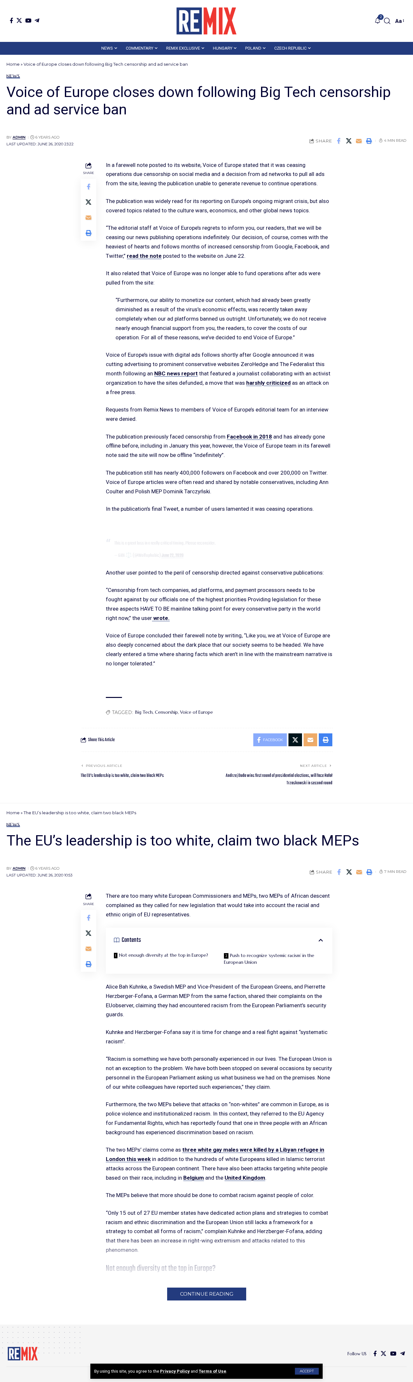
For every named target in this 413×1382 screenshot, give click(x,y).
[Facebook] (11, 20)
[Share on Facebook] (338, 141)
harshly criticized (268, 383)
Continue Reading (206, 1294)
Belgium (193, 1177)
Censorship (166, 712)
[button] (307, 1371)
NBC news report (176, 373)
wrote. (161, 618)
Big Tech (144, 712)
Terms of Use (212, 1371)
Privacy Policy (175, 1371)
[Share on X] (348, 141)
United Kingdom (245, 1177)
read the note (144, 256)
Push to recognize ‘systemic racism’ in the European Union (269, 958)
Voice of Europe (196, 712)
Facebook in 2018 (249, 436)
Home (13, 64)
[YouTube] (28, 20)
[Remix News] (206, 21)
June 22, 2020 (172, 555)
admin (19, 137)
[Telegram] (37, 20)
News (13, 76)
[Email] (358, 141)
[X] (19, 20)
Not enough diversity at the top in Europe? (163, 955)
